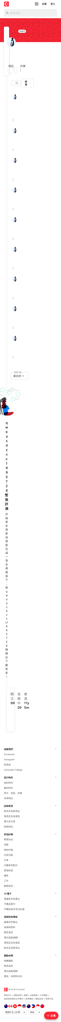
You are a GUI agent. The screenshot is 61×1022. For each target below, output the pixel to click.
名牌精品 (8, 798)
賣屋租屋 (8, 870)
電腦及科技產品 (12, 898)
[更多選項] (20, 70)
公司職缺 (43, 995)
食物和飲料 (9, 927)
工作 (6, 880)
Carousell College (13, 769)
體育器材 (8, 932)
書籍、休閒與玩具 (13, 976)
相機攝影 (8, 960)
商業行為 (49, 998)
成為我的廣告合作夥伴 (13, 998)
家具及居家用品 (12, 811)
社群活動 (8, 854)
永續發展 (34, 995)
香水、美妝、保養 (13, 793)
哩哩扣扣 (8, 839)
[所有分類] (36, 4)
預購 (6, 844)
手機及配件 (9, 904)
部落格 (7, 764)
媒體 (26, 995)
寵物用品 (8, 826)
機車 (6, 875)
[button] (8, 60)
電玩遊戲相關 (11, 937)
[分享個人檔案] (16, 70)
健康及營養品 (11, 922)
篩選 (26, 83)
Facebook (9, 754)
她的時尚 (8, 787)
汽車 (6, 860)
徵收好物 (8, 849)
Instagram (9, 759)
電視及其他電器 (12, 816)
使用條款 (29, 998)
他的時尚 (8, 782)
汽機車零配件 (11, 865)
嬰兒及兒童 (9, 821)
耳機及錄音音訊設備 (14, 909)
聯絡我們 (18, 995)
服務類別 (8, 885)
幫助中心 (8, 995)
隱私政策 (39, 998)
